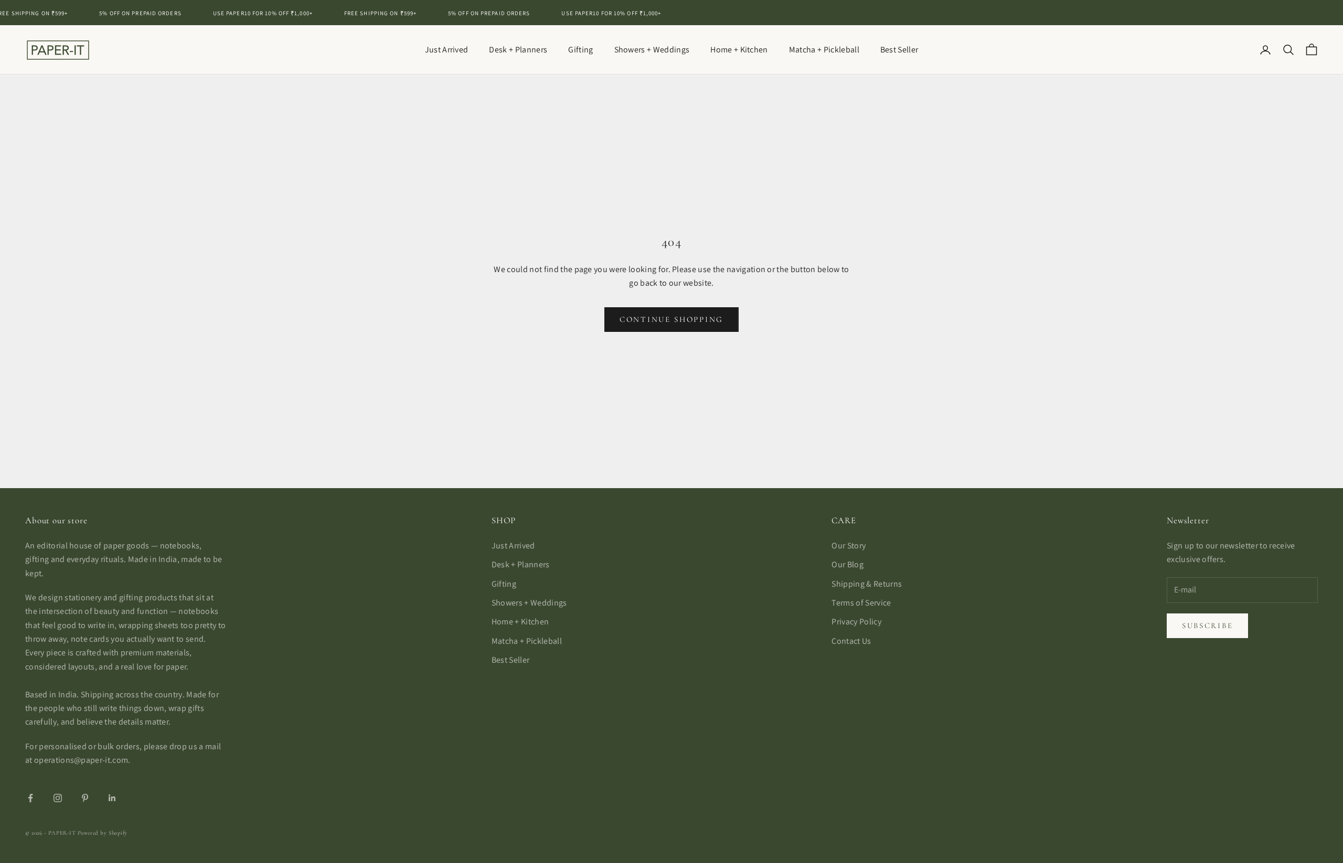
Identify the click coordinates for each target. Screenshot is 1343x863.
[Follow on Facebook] (30, 798)
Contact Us (851, 640)
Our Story (849, 545)
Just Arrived (446, 49)
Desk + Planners (518, 49)
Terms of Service (861, 602)
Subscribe (1207, 625)
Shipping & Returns (867, 583)
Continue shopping (671, 319)
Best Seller (899, 49)
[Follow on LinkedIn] (112, 798)
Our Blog (848, 564)
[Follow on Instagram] (57, 798)
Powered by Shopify (102, 832)
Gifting (580, 49)
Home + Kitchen (739, 49)
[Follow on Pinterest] (85, 798)
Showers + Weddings (652, 49)
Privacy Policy (856, 621)
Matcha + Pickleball (824, 49)
